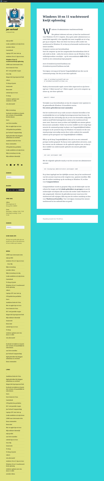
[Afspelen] (8, 190)
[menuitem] (1, 1)
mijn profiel (9, 41)
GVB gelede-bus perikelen (13, 129)
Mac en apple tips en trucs (13, 126)
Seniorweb (9, 86)
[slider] (22, 190)
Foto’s (7, 120)
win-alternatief (10, 104)
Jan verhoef (12, 29)
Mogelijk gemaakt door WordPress (53, 219)
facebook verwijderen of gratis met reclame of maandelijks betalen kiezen (15, 115)
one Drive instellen (11, 123)
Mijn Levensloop (11, 110)
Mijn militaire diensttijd (13, 156)
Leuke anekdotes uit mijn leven (15, 44)
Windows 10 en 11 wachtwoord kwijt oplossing (15, 60)
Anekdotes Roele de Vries (13, 141)
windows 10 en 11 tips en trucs (15, 56)
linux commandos (11, 144)
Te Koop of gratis (11, 83)
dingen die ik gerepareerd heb (15, 77)
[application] (15, 190)
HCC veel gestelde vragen (13, 71)
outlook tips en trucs (12, 93)
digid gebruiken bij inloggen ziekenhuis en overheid (14, 136)
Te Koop (8, 96)
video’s (8, 80)
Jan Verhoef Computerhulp (14, 132)
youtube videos (10, 47)
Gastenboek (9, 50)
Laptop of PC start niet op (13, 53)
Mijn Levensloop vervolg (13, 153)
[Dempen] (19, 190)
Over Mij (8, 74)
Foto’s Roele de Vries (12, 68)
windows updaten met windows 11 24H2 (12, 100)
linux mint (9, 89)
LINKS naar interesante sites (14, 64)
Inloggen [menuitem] (5, 1)
